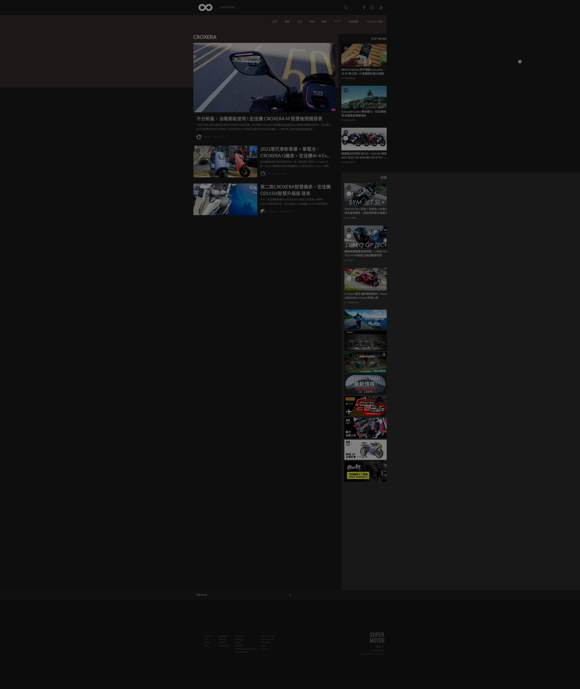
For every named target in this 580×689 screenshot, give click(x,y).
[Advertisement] (148, 83)
